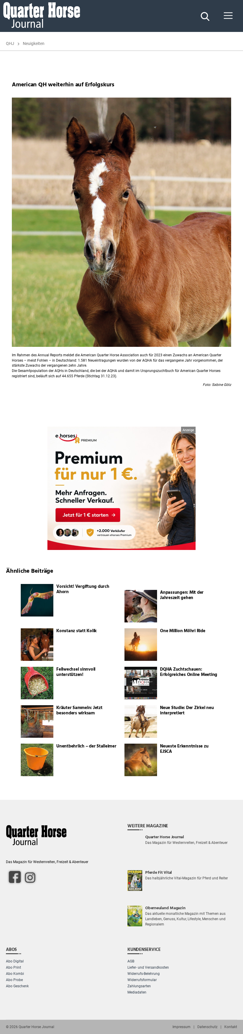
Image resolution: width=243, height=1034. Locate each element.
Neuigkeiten (33, 43)
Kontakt (230, 1027)
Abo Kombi (15, 974)
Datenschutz (207, 1027)
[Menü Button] (228, 16)
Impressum (181, 1027)
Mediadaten (136, 992)
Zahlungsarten (139, 986)
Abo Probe (14, 980)
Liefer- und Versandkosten (148, 967)
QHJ (10, 43)
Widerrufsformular (142, 980)
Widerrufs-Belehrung (143, 974)
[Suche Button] (204, 16)
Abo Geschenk (17, 986)
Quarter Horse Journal (36, 1027)
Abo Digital (15, 961)
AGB (130, 961)
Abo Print (13, 967)
